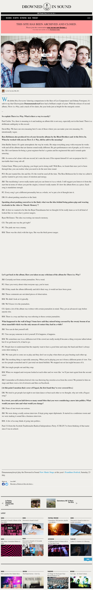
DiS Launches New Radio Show (10, 574)
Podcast (35, 18)
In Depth (16, 18)
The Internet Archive (55, 29)
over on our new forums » (57, 27)
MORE (88, 559)
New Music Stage (47, 472)
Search (88, 18)
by (8, 91)
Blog (29, 18)
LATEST (3, 513)
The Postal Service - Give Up (31, 574)
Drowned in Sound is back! (30, 520)
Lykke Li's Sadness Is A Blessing (79, 541)
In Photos (23, 18)
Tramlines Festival (72, 472)
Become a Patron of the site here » (21, 484)
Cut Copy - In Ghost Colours (78, 574)
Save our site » (46, 13)
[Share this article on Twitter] (6, 484)
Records (9, 18)
